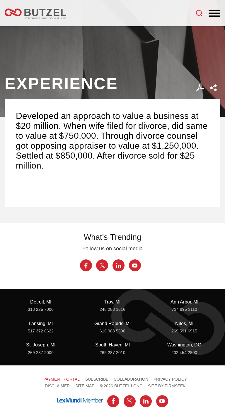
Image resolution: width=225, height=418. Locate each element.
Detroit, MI (40, 301)
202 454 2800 (184, 352)
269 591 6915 (184, 331)
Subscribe (96, 379)
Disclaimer (57, 386)
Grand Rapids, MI (112, 323)
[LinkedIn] (118, 265)
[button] (213, 88)
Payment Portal (61, 379)
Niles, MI (184, 323)
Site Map (84, 386)
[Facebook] (86, 265)
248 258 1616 (112, 309)
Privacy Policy (170, 379)
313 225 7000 (41, 309)
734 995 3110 (184, 309)
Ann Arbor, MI (184, 301)
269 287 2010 (112, 352)
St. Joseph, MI (40, 344)
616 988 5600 (112, 331)
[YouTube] (135, 265)
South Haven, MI (112, 344)
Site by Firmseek (166, 386)
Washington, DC (184, 344)
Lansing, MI (41, 323)
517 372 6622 (41, 331)
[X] (102, 265)
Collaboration (131, 379)
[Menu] (214, 13)
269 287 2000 (41, 352)
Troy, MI (112, 301)
